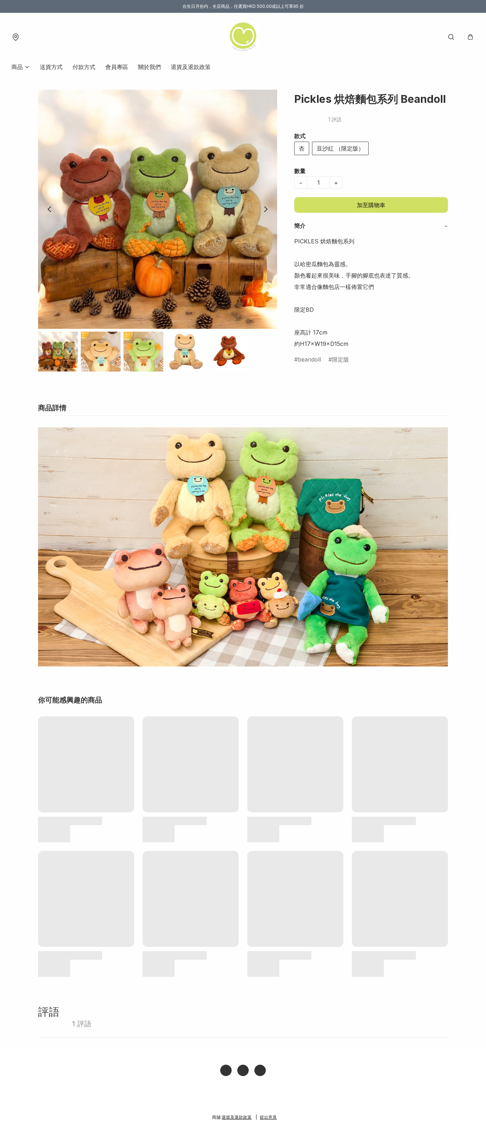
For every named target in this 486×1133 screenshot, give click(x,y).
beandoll (309, 359)
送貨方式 (51, 66)
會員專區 (116, 66)
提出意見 (268, 1117)
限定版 (340, 359)
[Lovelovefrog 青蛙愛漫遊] (243, 37)
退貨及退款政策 (191, 66)
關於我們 (149, 66)
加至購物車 (371, 205)
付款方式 (84, 66)
